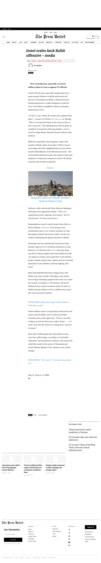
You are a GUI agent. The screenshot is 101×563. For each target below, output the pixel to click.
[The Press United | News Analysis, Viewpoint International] (50, 37)
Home (28, 61)
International (89, 532)
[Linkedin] (60, 77)
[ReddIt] (51, 77)
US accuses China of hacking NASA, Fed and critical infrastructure (82, 447)
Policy (86, 541)
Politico (53, 250)
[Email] (69, 77)
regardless (45, 227)
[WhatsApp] (56, 77)
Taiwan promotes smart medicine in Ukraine (80, 431)
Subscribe (13, 539)
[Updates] (31, 65)
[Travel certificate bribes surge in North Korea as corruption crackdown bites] (34, 459)
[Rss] (69, 545)
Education (55, 529)
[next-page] (6, 479)
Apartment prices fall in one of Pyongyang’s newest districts (11, 467)
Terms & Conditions (90, 539)
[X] (47, 77)
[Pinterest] (65, 77)
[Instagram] (69, 539)
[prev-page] (3, 479)
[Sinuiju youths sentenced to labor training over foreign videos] (56, 459)
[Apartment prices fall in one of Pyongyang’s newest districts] (12, 459)
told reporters (56, 119)
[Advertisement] (50, 14)
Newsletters (88, 534)
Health (54, 536)
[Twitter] (69, 532)
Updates (33, 61)
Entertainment (56, 531)
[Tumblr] (74, 77)
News (35, 415)
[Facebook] (42, 77)
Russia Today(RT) (42, 415)
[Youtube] (69, 542)
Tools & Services (89, 537)
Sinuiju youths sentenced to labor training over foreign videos (55, 467)
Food (53, 534)
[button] (4, 37)
